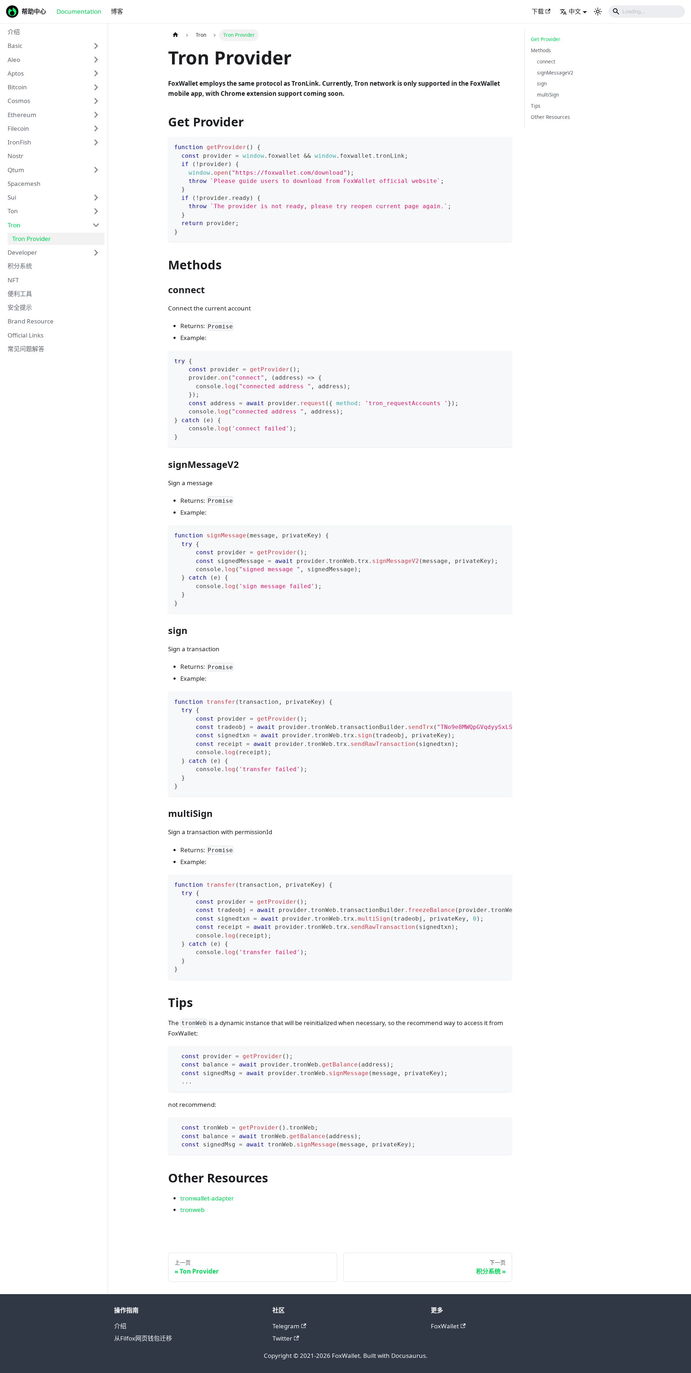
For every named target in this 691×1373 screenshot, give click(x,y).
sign (542, 83)
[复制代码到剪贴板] (503, 146)
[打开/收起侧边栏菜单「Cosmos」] (95, 101)
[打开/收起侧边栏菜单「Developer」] (95, 252)
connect (546, 61)
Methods (541, 50)
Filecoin (18, 128)
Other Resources (550, 116)
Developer (22, 253)
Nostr (15, 156)
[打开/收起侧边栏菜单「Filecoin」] (95, 128)
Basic (15, 46)
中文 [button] (575, 11)
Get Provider (545, 39)
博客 (117, 11)
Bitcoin (17, 87)
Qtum (16, 170)
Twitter (282, 1338)
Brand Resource (31, 321)
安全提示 (20, 308)
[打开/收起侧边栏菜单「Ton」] (95, 211)
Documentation (79, 11)
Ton (13, 211)
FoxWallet (445, 1326)
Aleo (14, 59)
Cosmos (19, 101)
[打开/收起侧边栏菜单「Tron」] (95, 225)
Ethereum (22, 115)
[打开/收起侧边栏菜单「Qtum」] (95, 170)
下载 (538, 11)
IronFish (19, 142)
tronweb (192, 1210)
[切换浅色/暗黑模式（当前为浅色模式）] (598, 11)
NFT (13, 280)
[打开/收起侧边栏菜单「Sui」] (95, 197)
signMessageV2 (555, 72)
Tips (536, 105)
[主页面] (175, 35)
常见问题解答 (26, 349)
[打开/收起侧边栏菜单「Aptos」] (95, 73)
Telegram (285, 1326)
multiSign (548, 94)
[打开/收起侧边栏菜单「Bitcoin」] (95, 87)
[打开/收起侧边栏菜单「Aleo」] (95, 60)
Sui (12, 197)
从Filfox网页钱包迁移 (143, 1338)
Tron (14, 225)
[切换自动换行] (488, 700)
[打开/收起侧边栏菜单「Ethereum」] (95, 115)
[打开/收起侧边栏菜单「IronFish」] (95, 142)
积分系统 (20, 266)
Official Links (26, 335)
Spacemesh (24, 183)
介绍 (14, 32)
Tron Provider (31, 238)
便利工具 (20, 294)
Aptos (16, 73)
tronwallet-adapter (207, 1198)
